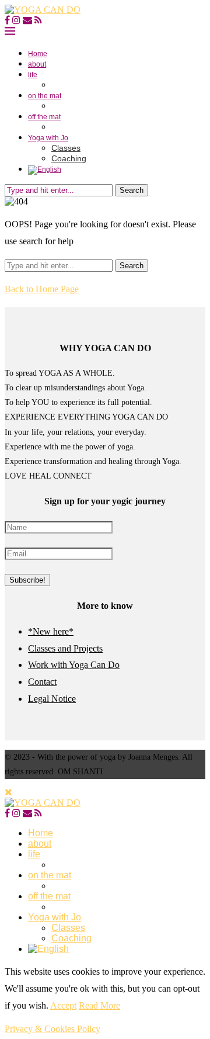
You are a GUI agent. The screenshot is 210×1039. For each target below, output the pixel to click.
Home (37, 54)
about (37, 64)
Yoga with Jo (48, 138)
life (32, 75)
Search (132, 190)
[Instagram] (16, 20)
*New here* (51, 631)
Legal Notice (52, 699)
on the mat (44, 96)
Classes (65, 148)
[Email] (27, 20)
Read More (99, 1005)
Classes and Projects (65, 648)
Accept (63, 1005)
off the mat (44, 117)
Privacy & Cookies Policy (52, 1029)
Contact (42, 682)
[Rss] (38, 20)
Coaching (68, 158)
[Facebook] (7, 20)
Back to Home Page (42, 289)
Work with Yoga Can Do (74, 665)
